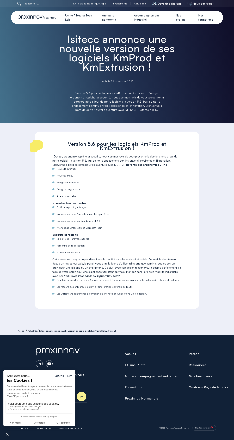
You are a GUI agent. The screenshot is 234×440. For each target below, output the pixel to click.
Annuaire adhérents (109, 17)
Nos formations (205, 17)
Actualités (140, 3)
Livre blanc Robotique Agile (90, 3)
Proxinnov (49, 17)
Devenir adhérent (169, 3)
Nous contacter (203, 3)
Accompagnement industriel (146, 17)
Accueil (21, 331)
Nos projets (181, 17)
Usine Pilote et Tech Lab (78, 17)
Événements (120, 3)
